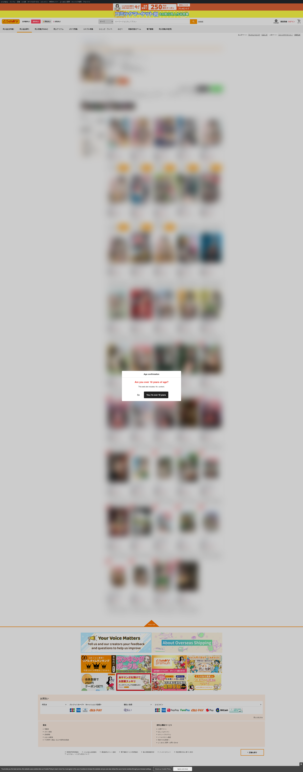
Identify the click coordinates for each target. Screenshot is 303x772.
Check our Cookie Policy (163, 769)
